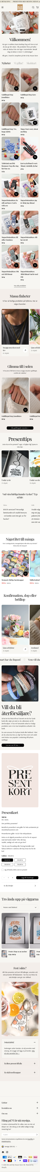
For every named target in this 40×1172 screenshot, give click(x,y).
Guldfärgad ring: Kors (28, 95)
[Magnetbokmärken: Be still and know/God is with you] (11, 185)
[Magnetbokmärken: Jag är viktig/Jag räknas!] (29, 185)
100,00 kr (7, 860)
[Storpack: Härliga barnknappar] (15, 563)
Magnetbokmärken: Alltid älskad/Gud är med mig (29, 274)
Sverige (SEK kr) (10, 1147)
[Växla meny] (2, 7)
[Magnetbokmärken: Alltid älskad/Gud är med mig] (29, 257)
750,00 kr (20, 864)
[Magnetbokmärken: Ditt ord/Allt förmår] (11, 257)
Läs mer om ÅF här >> (13, 745)
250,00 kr (20, 860)
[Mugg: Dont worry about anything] (29, 114)
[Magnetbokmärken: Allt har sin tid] (29, 222)
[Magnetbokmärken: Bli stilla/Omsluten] (11, 222)
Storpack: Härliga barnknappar (13, 580)
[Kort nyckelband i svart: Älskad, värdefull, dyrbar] (29, 148)
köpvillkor (30, 1139)
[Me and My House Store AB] (20, 1009)
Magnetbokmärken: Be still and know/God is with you (10, 203)
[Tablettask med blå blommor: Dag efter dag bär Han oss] (11, 148)
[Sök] (33, 7)
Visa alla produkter (20, 286)
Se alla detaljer (8, 886)
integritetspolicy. (6, 1141)
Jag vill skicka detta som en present (15, 870)
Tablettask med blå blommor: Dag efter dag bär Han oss (10, 166)
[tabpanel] (20, 174)
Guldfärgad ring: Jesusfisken (11, 416)
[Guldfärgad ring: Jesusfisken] (11, 80)
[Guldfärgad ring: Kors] (29, 80)
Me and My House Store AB (16, 1165)
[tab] (6, 63)
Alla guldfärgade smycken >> (20, 428)
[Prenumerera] (37, 1134)
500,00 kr (7, 864)
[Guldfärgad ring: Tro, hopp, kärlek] (11, 114)
